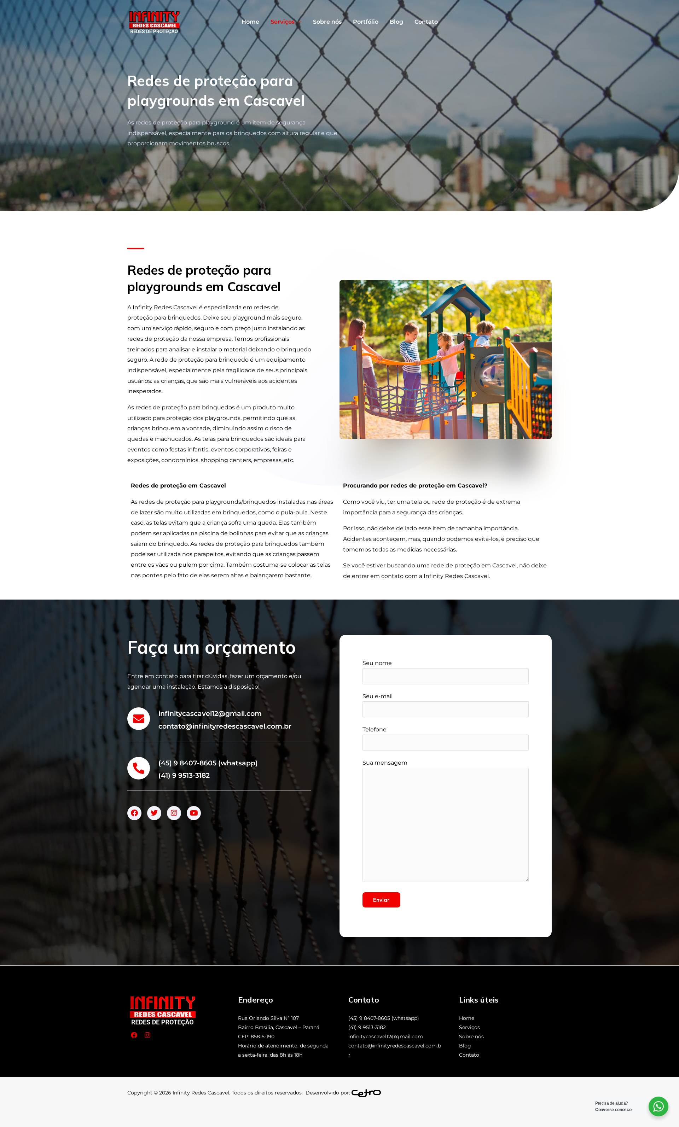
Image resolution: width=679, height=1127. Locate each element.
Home (250, 21)
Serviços (283, 21)
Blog (396, 21)
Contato (426, 21)
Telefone (374, 729)
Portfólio (365, 21)
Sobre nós (327, 21)
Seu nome (377, 663)
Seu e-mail (377, 696)
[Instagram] (147, 1035)
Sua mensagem (384, 762)
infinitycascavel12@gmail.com (385, 1036)
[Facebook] (134, 1035)
